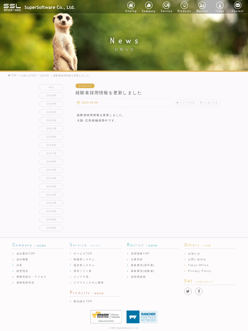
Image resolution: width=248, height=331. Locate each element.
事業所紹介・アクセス (31, 276)
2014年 (51, 178)
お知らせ (194, 253)
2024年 (51, 103)
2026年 (51, 95)
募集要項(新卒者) (143, 265)
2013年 (51, 186)
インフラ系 (81, 276)
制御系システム (84, 259)
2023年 (51, 112)
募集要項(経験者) (143, 271)
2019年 (51, 137)
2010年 (51, 211)
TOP (13, 75)
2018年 (51, 145)
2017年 (51, 153)
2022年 (51, 120)
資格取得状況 (25, 282)
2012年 (51, 195)
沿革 (19, 265)
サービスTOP (83, 253)
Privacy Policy (199, 271)
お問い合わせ (197, 259)
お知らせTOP (28, 75)
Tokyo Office (198, 265)
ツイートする (187, 102)
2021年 (51, 128)
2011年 (51, 203)
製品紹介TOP (83, 301)
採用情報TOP (140, 253)
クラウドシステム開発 (89, 282)
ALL (51, 87)
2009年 (51, 219)
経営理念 (22, 271)
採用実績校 (138, 276)
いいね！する (210, 102)
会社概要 (22, 259)
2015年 (44, 75)
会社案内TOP (25, 253)
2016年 (51, 161)
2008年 (51, 228)
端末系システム (84, 265)
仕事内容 (137, 259)
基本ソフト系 (83, 271)
